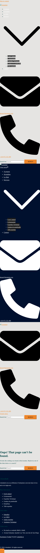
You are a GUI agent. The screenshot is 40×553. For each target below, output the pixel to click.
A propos (6, 9)
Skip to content (4, 1)
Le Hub (6, 14)
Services (6, 16)
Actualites (7, 11)
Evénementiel (11, 58)
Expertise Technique (13, 61)
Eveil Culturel (11, 56)
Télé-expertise (11, 66)
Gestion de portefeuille (14, 63)
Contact (6, 69)
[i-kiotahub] (3, 5)
